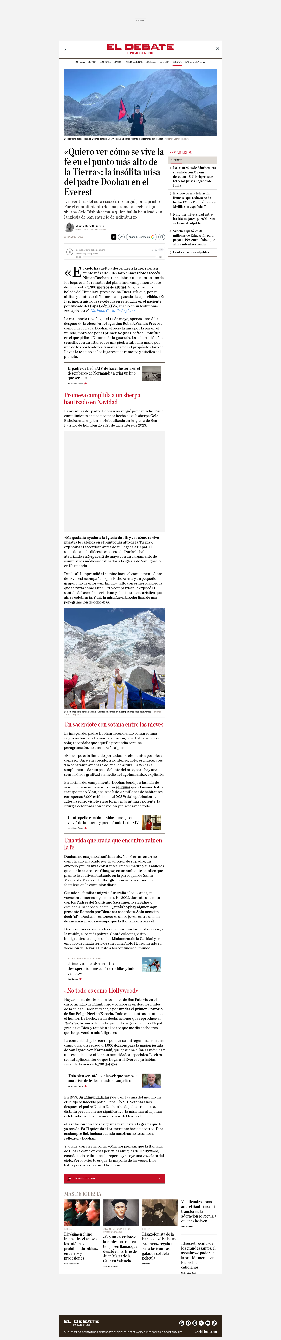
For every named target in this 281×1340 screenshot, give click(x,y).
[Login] (217, 49)
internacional (134, 62)
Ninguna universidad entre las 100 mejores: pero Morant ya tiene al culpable (194, 219)
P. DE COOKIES (153, 1332)
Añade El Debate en (139, 236)
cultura (164, 62)
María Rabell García (89, 226)
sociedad (151, 62)
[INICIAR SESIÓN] (217, 49)
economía (105, 62)
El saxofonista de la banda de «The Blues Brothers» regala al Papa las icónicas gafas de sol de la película (159, 1246)
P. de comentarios (172, 1332)
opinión (118, 62)
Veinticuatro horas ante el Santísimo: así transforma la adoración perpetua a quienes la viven (198, 1211)
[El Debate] (140, 47)
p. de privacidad (136, 1332)
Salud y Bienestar (195, 62)
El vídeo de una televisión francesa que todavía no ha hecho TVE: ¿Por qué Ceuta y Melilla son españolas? (194, 199)
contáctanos (90, 1332)
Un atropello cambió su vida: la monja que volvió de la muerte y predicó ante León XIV (103, 820)
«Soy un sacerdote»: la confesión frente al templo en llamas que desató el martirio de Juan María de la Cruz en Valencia (120, 1249)
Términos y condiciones (112, 1332)
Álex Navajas (73, 979)
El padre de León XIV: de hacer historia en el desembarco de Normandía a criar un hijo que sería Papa (104, 373)
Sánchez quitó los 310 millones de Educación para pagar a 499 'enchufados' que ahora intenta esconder (194, 237)
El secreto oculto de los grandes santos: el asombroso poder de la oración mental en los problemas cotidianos (198, 1255)
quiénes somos (72, 1332)
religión (177, 62)
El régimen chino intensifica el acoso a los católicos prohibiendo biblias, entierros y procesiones (81, 1246)
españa (92, 62)
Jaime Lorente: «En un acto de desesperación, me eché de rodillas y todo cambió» (101, 969)
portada (80, 62)
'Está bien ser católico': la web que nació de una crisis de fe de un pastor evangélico (103, 1078)
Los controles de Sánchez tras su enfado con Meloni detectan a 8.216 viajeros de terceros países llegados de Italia (194, 176)
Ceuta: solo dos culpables (191, 252)
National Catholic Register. (113, 311)
